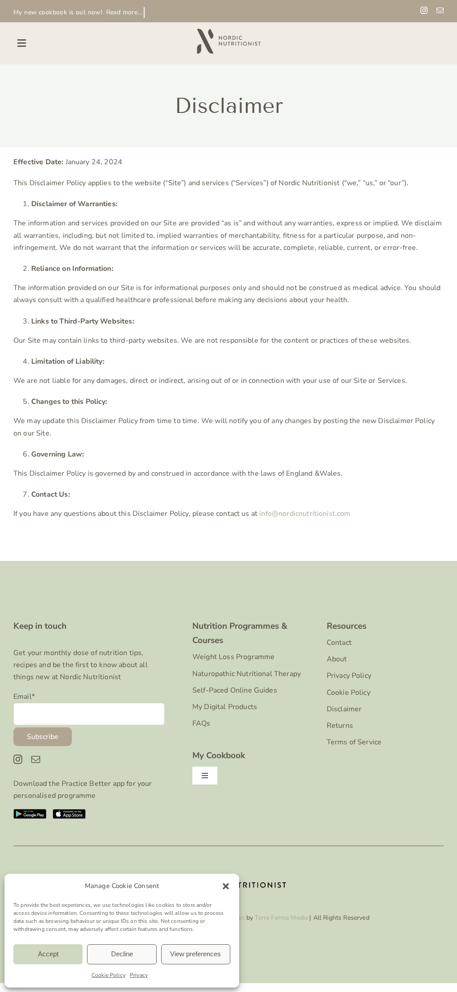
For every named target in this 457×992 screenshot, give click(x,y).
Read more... (124, 12)
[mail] (440, 10)
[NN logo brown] (228, 30)
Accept (48, 954)
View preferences (195, 954)
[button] (225, 886)
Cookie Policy (108, 975)
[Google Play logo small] (30, 813)
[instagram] (424, 10)
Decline (122, 954)
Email (24, 696)
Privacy (139, 975)
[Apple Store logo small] (69, 813)
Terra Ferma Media (281, 917)
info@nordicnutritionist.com (304, 514)
